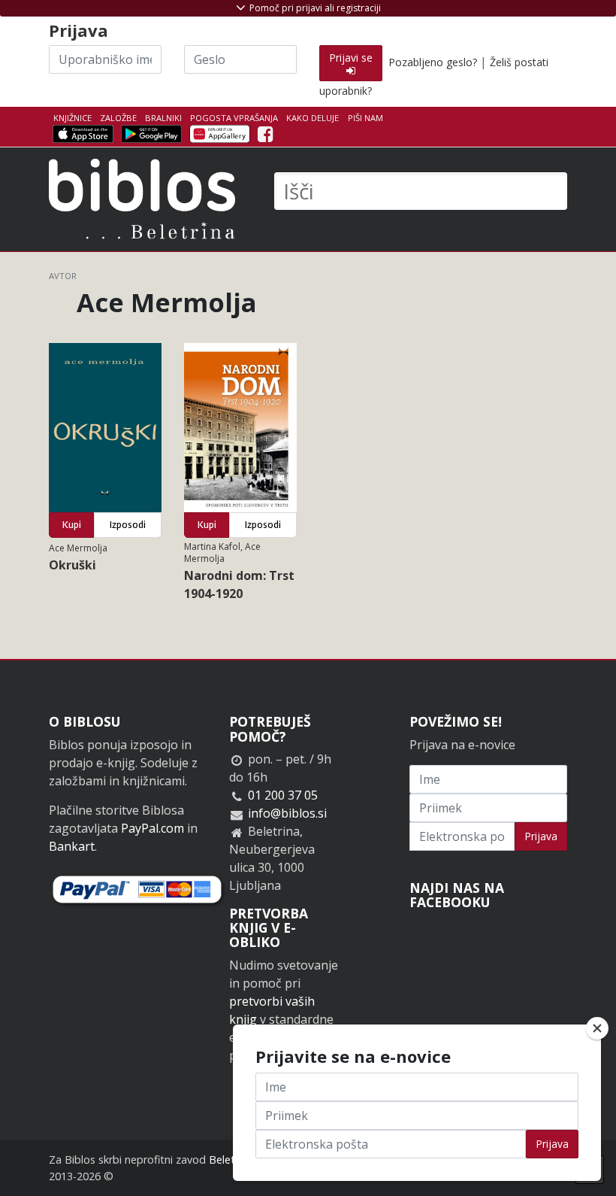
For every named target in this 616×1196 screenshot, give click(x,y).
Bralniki (163, 117)
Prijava (540, 836)
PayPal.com (152, 828)
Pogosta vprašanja (234, 117)
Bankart (72, 846)
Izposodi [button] (128, 524)
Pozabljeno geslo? (432, 62)
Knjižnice (72, 117)
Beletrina (231, 1159)
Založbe (118, 117)
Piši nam (365, 117)
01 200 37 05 (283, 795)
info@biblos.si (287, 813)
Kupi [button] (71, 524)
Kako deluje (312, 117)
